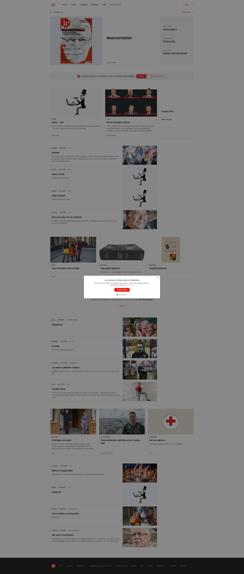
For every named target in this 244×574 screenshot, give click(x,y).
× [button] (158, 277)
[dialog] (122, 287)
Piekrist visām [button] (122, 290)
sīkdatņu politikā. (129, 285)
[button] (122, 295)
